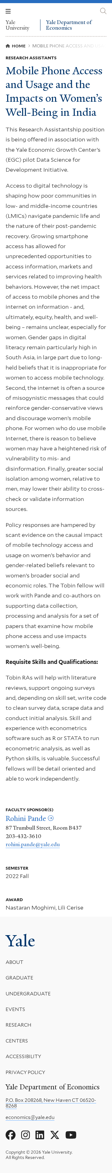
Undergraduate (28, 994)
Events (15, 1009)
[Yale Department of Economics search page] (103, 11)
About (14, 962)
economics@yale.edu (30, 1117)
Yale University (17, 25)
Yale (20, 940)
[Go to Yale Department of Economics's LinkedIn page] (39, 1135)
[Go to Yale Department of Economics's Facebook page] (11, 1135)
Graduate (19, 978)
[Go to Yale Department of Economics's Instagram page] (25, 1135)
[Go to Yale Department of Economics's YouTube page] (71, 1135)
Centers (17, 1041)
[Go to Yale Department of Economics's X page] (55, 1135)
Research (18, 1025)
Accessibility (23, 1056)
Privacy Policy (25, 1072)
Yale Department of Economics (68, 25)
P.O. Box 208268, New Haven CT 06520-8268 (51, 1103)
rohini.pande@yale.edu (33, 844)
